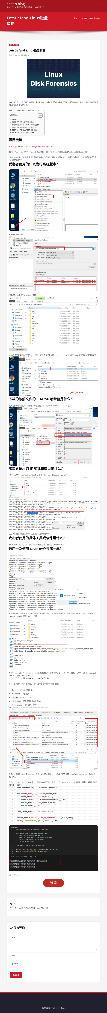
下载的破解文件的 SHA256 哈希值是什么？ (27, 125)
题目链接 (15, 119)
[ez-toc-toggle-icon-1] (39, 115)
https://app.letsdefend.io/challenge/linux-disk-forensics (31, 146)
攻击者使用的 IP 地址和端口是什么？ (24, 127)
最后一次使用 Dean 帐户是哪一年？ (24, 133)
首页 (75, 18)
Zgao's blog (16, 3)
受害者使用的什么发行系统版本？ (23, 122)
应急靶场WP (24, 55)
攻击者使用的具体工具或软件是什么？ (25, 130)
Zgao (14, 55)
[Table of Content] (40, 115)
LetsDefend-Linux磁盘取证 (90, 18)
